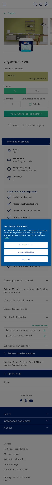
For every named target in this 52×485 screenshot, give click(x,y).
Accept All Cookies (26, 252)
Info (6, 237)
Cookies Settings (26, 245)
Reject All (26, 259)
